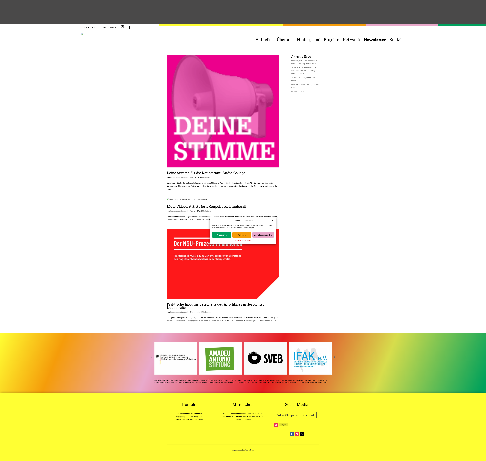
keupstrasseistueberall (179, 177)
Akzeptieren (222, 235)
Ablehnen (242, 235)
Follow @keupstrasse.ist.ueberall (295, 415)
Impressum (237, 450)
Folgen (283, 425)
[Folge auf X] (302, 434)
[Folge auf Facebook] (292, 434)
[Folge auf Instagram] (276, 425)
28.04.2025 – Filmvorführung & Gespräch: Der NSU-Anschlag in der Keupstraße (304, 71)
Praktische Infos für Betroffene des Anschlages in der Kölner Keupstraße (215, 306)
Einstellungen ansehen (263, 235)
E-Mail (232, 416)
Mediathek (206, 177)
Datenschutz (248, 450)
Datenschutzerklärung (243, 241)
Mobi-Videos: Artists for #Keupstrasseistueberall (206, 206)
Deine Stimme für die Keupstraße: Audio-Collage (206, 173)
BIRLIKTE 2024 (297, 91)
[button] (272, 220)
